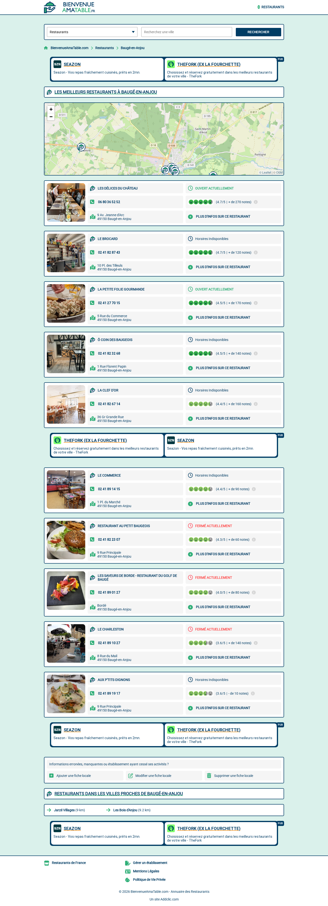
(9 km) (69, 810)
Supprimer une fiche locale (233, 776)
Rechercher (258, 32)
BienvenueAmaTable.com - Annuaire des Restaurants (170, 891)
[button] (174, 171)
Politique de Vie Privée (149, 879)
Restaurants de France (69, 863)
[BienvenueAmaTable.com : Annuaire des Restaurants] (74, 7)
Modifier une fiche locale (153, 776)
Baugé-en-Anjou (133, 48)
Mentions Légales (146, 871)
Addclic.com (169, 899)
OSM (279, 172)
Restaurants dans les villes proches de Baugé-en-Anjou (119, 793)
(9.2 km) (132, 810)
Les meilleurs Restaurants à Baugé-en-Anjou (106, 91)
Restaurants (272, 7)
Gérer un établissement (150, 863)
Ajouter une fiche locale (73, 776)
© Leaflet (265, 172)
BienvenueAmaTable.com (69, 48)
